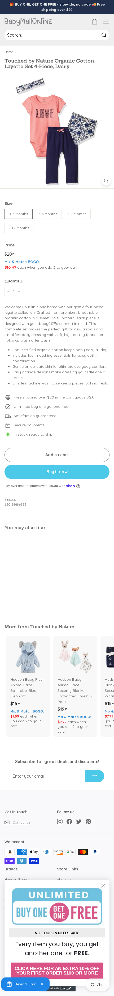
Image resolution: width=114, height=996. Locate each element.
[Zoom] (106, 181)
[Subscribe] (94, 776)
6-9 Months (76, 213)
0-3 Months (18, 213)
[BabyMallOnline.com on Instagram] (60, 821)
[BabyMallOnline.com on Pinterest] (88, 821)
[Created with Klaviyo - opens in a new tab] (57, 988)
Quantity (13, 281)
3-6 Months (47, 213)
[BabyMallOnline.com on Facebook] (69, 821)
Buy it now (57, 471)
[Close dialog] (103, 886)
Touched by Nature (52, 626)
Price (10, 244)
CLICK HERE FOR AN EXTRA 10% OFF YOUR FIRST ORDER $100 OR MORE (57, 971)
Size (8, 203)
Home (9, 52)
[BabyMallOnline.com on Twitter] (79, 821)
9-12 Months (18, 227)
